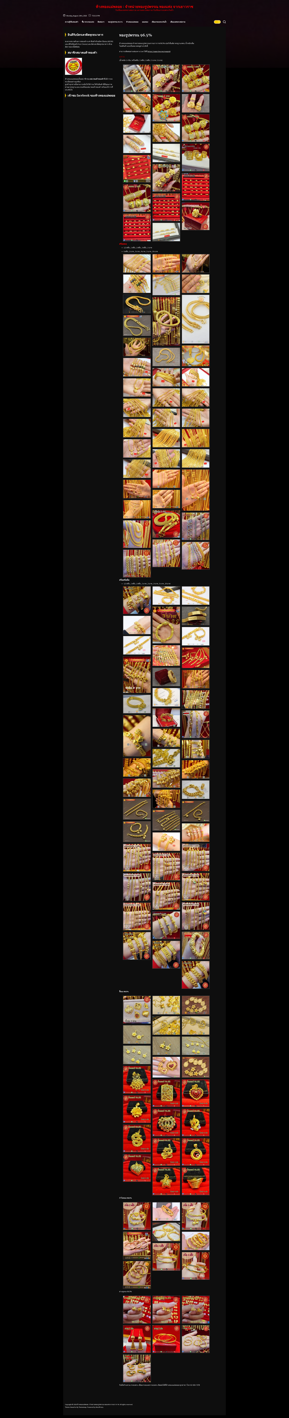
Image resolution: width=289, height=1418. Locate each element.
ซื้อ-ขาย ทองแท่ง (88, 22)
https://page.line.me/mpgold (159, 51)
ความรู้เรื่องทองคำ (71, 22)
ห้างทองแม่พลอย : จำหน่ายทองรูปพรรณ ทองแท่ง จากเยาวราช (144, 7)
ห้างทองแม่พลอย (132, 22)
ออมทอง (145, 22)
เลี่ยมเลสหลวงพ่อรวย (177, 22)
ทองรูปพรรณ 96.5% (115, 22)
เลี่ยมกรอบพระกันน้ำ (159, 22)
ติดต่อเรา (101, 22)
